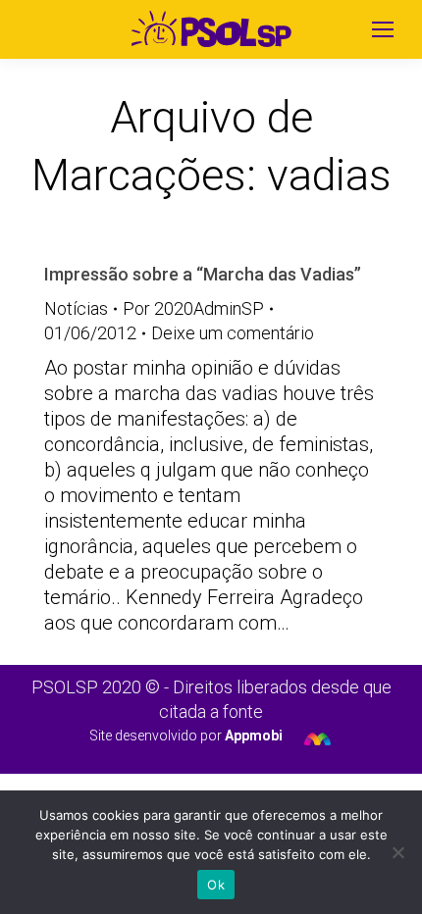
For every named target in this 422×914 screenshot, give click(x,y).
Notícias (76, 308)
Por (193, 308)
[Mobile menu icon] (382, 29)
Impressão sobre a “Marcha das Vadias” (202, 274)
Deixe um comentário (232, 333)
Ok (216, 884)
